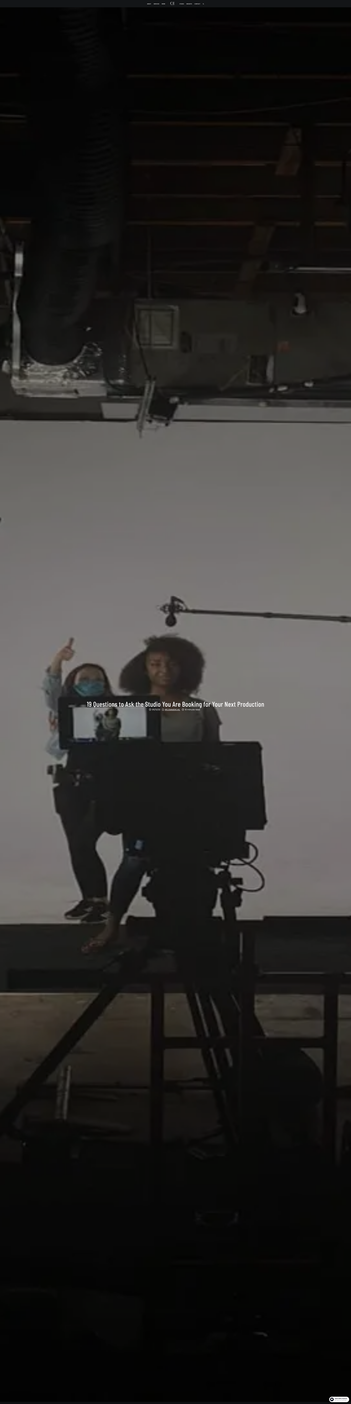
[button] (203, 3)
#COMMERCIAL (172, 709)
